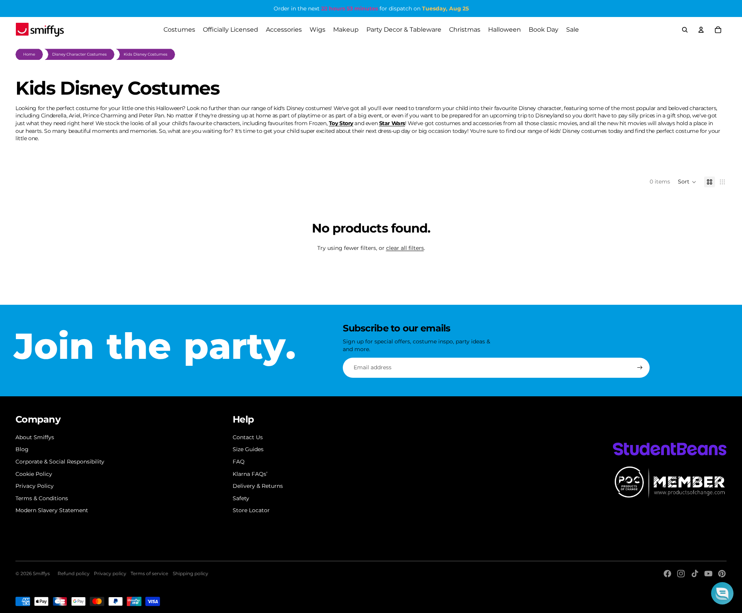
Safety (241, 498)
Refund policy (74, 573)
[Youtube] (708, 573)
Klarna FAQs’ (250, 473)
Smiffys (41, 573)
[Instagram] (681, 573)
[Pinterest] (722, 573)
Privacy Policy (34, 485)
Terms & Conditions (41, 498)
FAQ (239, 461)
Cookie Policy (33, 473)
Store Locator (251, 510)
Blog (22, 449)
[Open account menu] (701, 29)
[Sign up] (640, 368)
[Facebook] (667, 573)
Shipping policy (190, 573)
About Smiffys (34, 437)
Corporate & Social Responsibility (59, 461)
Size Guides (248, 449)
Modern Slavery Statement (51, 510)
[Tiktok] (694, 573)
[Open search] (684, 29)
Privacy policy (110, 573)
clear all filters (405, 248)
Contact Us (248, 437)
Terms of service (149, 573)
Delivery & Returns (258, 485)
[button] (687, 181)
